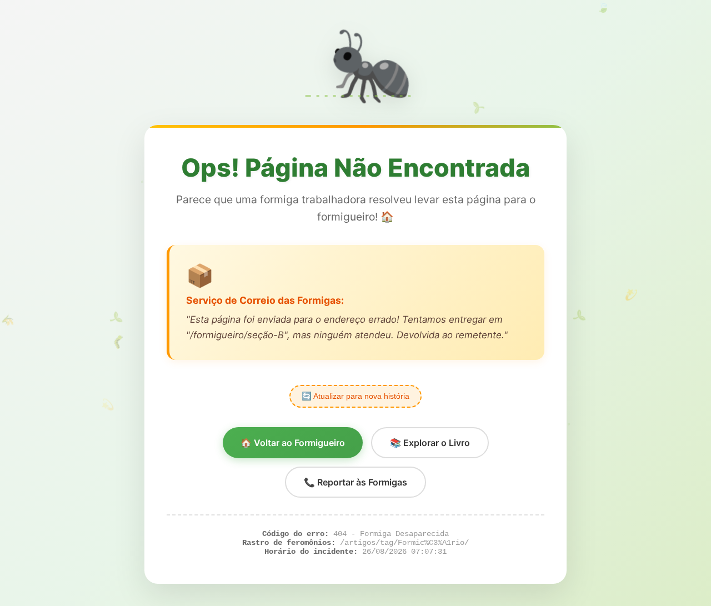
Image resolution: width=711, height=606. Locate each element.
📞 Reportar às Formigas (355, 482)
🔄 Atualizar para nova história (355, 396)
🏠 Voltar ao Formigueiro (293, 442)
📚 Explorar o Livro (430, 442)
